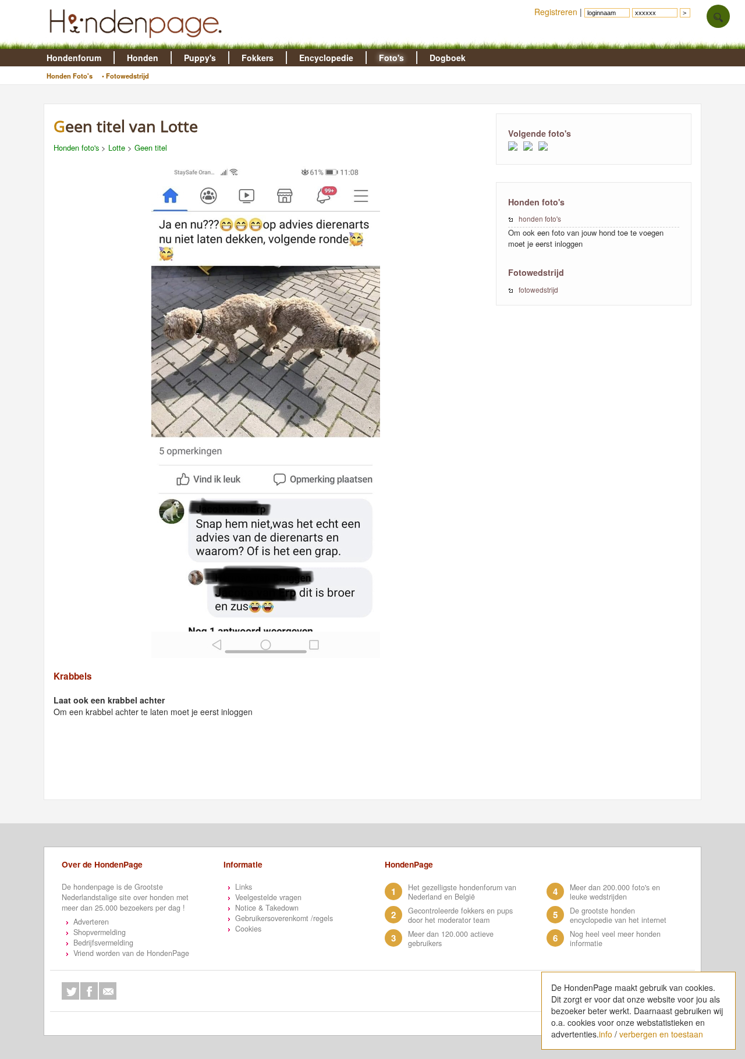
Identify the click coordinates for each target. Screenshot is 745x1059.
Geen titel (150, 147)
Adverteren (91, 921)
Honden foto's (76, 147)
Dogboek (448, 57)
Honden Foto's (70, 75)
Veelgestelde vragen (268, 897)
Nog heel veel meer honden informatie (615, 938)
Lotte (116, 147)
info (605, 1034)
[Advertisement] (271, 771)
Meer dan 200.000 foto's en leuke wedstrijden (615, 892)
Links (243, 887)
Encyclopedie (326, 57)
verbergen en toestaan (661, 1034)
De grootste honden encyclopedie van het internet (618, 915)
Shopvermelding (99, 932)
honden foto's (540, 218)
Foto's (391, 57)
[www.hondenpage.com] (138, 43)
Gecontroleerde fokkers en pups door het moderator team (460, 915)
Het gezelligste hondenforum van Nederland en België (462, 892)
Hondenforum (74, 57)
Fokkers (258, 57)
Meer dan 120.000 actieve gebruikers (451, 938)
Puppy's (200, 57)
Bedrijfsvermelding (103, 942)
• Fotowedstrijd (125, 75)
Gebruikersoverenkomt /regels (284, 918)
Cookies (248, 928)
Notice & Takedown (267, 907)
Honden (142, 57)
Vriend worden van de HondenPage (131, 953)
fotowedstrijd (538, 289)
